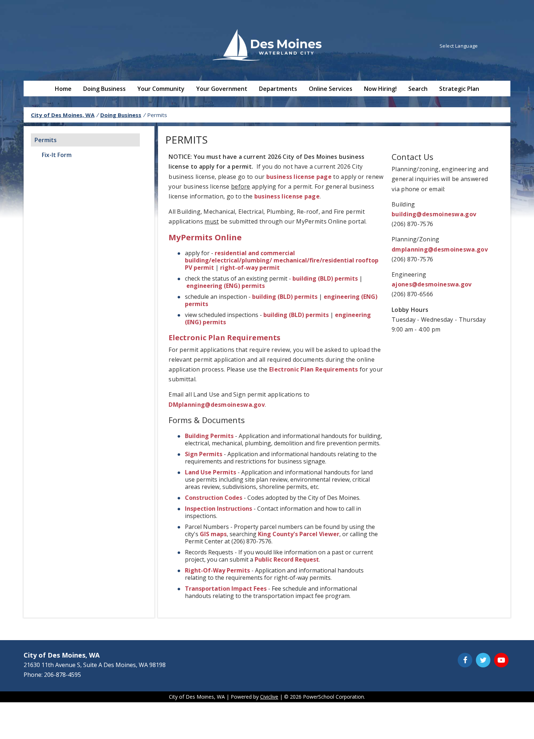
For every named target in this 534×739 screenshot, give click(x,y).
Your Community (161, 89)
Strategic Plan (459, 89)
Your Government (221, 89)
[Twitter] (483, 660)
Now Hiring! (380, 89)
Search (418, 89)
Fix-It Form (57, 155)
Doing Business (104, 89)
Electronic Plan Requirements (224, 337)
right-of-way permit (250, 268)
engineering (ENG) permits (225, 286)
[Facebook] (465, 660)
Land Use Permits (210, 472)
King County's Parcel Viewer (298, 534)
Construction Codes (213, 498)
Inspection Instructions (218, 509)
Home (63, 89)
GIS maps (213, 534)
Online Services (330, 89)
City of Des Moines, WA (62, 115)
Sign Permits (203, 454)
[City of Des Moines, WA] (267, 46)
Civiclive (269, 696)
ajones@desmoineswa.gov (432, 284)
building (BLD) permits (325, 278)
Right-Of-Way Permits (217, 570)
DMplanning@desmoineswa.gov (217, 405)
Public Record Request (287, 559)
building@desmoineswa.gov (434, 214)
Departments (278, 89)
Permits (46, 140)
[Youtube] (501, 660)
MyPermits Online (205, 237)
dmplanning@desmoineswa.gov (440, 249)
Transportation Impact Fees (226, 589)
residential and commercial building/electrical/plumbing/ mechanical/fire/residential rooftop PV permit (282, 260)
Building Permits (209, 436)
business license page (299, 177)
